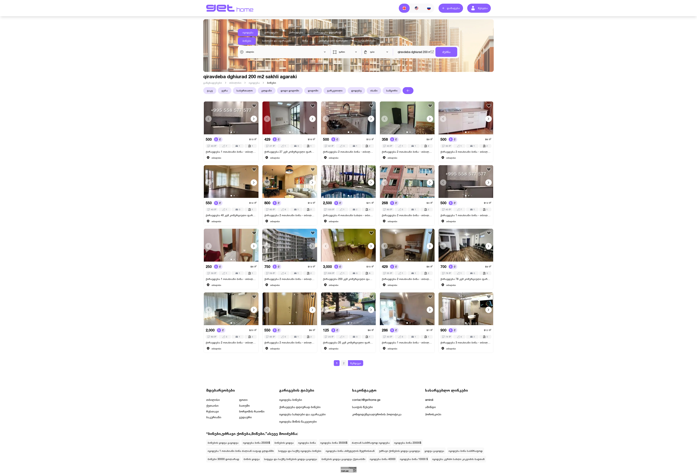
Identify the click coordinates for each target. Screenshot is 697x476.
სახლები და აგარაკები (277, 40)
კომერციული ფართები (333, 40)
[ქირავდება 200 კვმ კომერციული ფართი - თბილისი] (348, 245)
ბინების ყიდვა (284, 442)
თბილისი (235, 82)
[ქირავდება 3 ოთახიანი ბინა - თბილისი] (466, 308)
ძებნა (446, 52)
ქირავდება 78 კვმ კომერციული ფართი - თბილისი (465, 278)
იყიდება (247, 32)
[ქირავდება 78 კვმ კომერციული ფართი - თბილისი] (466, 245)
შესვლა (483, 8)
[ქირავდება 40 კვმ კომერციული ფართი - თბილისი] (231, 181)
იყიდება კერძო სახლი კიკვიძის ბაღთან (458, 459)
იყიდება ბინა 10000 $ (414, 459)
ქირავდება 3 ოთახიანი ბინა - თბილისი (465, 342)
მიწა (305, 40)
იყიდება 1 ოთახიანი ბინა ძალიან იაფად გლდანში (241, 450)
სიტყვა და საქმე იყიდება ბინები (299, 450)
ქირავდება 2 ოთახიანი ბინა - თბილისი (348, 151)
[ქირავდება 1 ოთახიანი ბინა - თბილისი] (231, 117)
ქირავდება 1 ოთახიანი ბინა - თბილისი (231, 151)
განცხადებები (212, 82)
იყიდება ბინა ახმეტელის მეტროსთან (350, 450)
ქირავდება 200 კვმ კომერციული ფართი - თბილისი (348, 278)
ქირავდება (296, 32)
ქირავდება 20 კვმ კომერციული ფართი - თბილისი (348, 342)
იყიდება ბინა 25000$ (256, 442)
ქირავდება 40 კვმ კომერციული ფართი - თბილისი (231, 215)
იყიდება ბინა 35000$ (333, 442)
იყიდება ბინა (307, 442)
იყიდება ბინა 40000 (383, 459)
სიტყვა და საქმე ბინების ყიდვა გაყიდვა (290, 459)
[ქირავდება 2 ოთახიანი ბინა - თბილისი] (348, 117)
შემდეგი (355, 363)
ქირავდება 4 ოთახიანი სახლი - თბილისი (348, 215)
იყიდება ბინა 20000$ (407, 442)
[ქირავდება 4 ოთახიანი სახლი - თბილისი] (348, 181)
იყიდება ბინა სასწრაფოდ (466, 450)
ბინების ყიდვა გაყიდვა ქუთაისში (343, 459)
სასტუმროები (367, 40)
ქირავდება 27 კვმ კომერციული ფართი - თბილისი (289, 151)
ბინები (246, 40)
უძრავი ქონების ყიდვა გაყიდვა (399, 450)
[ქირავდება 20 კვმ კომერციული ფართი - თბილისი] (348, 308)
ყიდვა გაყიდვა (434, 450)
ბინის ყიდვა (252, 459)
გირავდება (271, 32)
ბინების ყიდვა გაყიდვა (223, 442)
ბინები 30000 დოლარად (223, 459)
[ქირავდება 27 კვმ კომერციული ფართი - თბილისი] (289, 117)
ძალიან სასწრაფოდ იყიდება (371, 442)
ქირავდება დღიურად (327, 32)
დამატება (453, 8)
